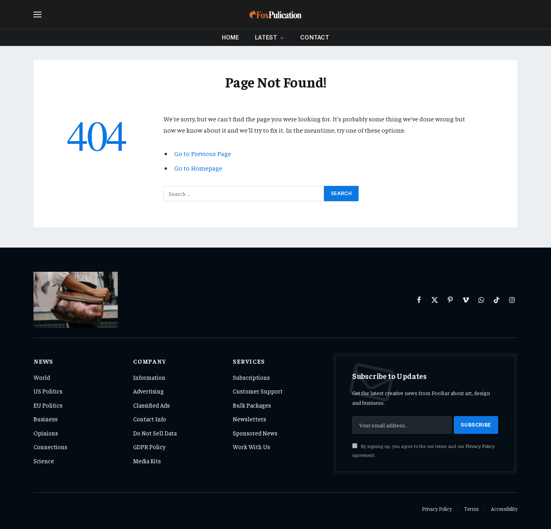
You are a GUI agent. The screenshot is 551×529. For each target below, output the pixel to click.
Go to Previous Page (202, 153)
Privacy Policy (480, 446)
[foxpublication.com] (275, 14)
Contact (314, 37)
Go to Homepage (198, 168)
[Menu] (37, 15)
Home (230, 37)
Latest (266, 37)
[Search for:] (244, 193)
